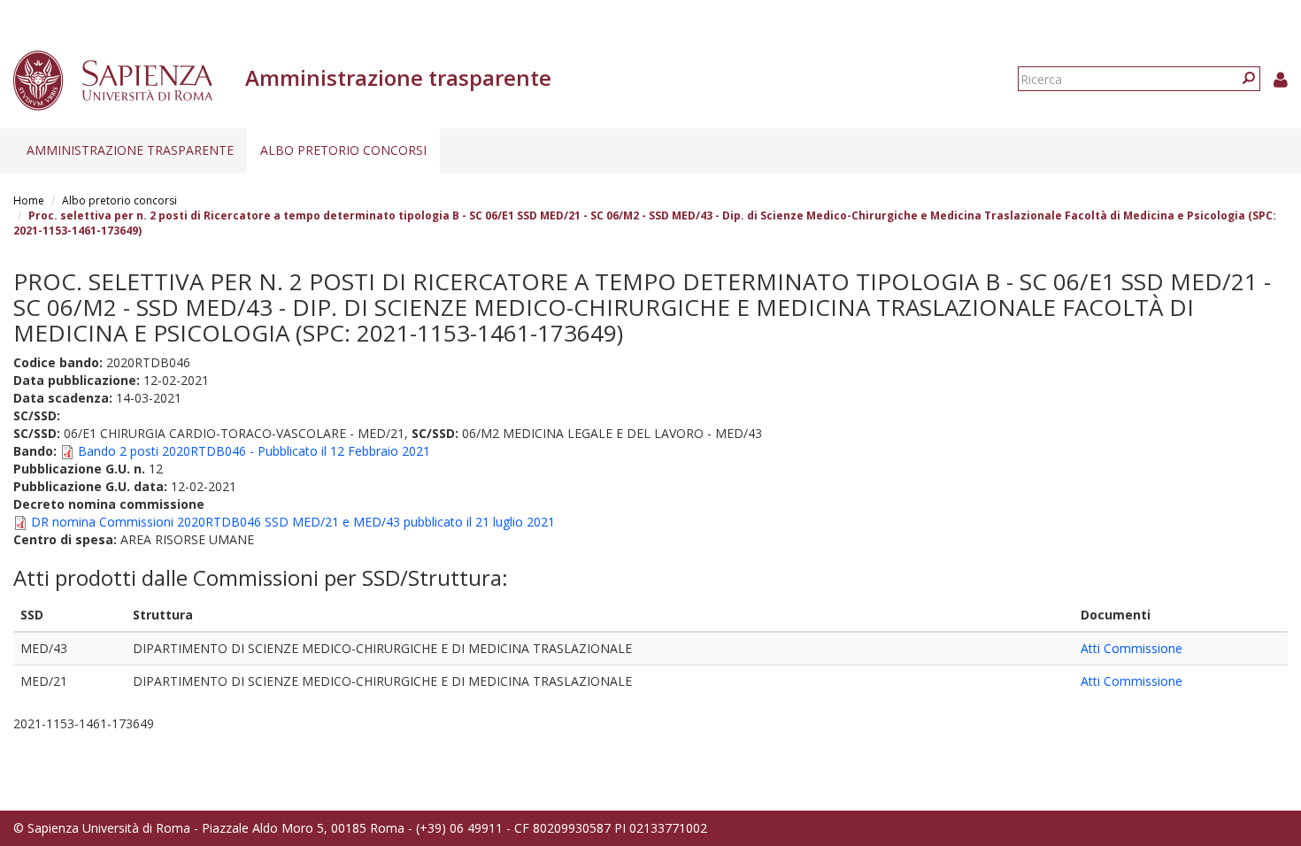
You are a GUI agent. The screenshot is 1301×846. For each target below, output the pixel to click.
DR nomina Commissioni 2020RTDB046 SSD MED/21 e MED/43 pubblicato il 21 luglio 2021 (293, 521)
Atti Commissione (1131, 648)
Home (28, 200)
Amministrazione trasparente (130, 150)
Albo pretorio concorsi (343, 150)
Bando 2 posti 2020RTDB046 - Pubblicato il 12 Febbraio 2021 (254, 450)
